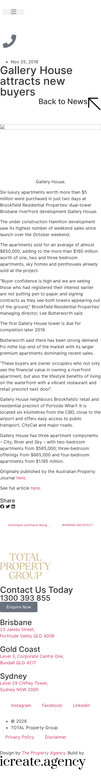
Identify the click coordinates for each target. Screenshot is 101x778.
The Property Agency (43, 752)
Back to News (63, 101)
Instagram (21, 705)
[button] (13, 12)
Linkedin (81, 705)
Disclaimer (55, 737)
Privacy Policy (19, 737)
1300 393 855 (25, 598)
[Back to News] (94, 104)
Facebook (52, 705)
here (20, 477)
